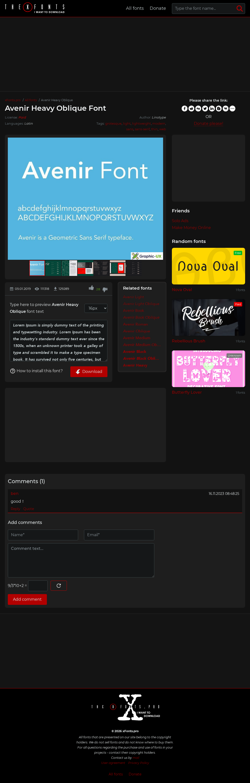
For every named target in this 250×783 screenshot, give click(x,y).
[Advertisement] (125, 54)
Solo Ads (180, 220)
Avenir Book (133, 310)
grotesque (113, 123)
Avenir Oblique (136, 331)
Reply (15, 509)
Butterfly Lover (187, 392)
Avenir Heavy (135, 365)
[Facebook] (185, 108)
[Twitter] (205, 108)
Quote (28, 509)
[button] (159, 199)
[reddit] (191, 108)
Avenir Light (133, 297)
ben (15, 493)
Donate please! (208, 123)
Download (92, 371)
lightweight (141, 123)
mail (136, 758)
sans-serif (142, 129)
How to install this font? (40, 371)
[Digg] (198, 108)
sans (129, 129)
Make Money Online (191, 227)
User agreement (113, 763)
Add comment (27, 599)
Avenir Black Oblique (142, 358)
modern (158, 123)
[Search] (239, 8)
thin (154, 129)
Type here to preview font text (44, 308)
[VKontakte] (226, 108)
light (127, 123)
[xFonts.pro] (35, 8)
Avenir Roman (135, 324)
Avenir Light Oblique (141, 303)
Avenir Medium (136, 338)
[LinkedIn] (212, 108)
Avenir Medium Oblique (142, 345)
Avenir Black (134, 351)
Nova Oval (182, 289)
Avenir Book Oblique (141, 317)
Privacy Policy (138, 763)
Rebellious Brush (188, 341)
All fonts (135, 8)
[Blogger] (219, 108)
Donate (158, 8)
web (162, 129)
